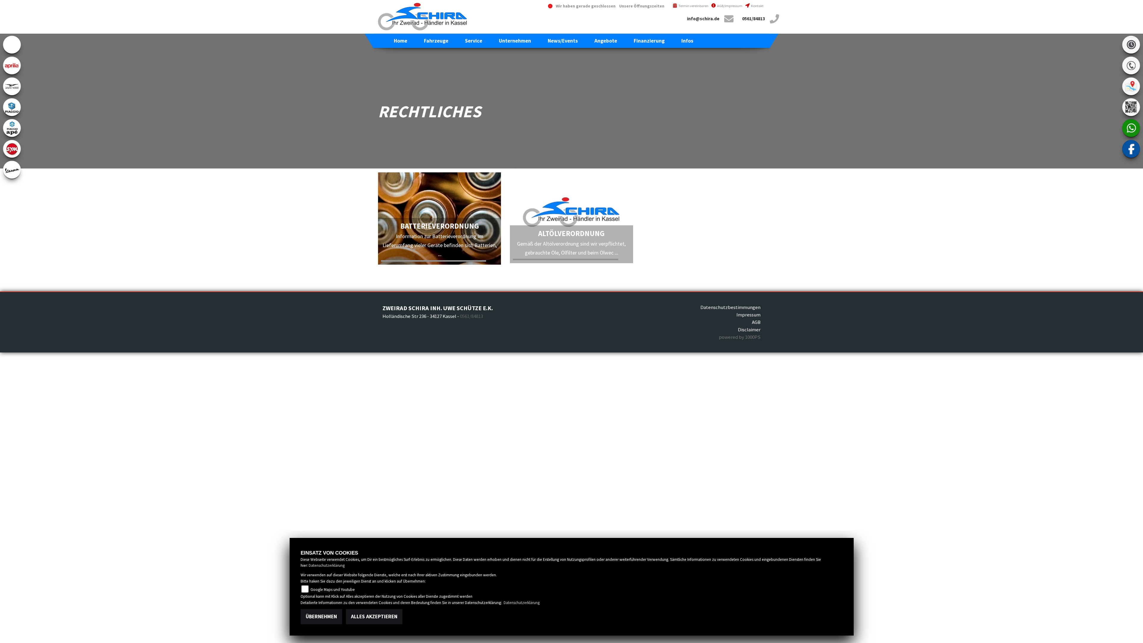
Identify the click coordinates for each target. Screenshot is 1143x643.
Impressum (748, 314)
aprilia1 (12, 65)
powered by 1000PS (740, 337)
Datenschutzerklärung (327, 565)
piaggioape (12, 128)
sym (12, 149)
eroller (12, 45)
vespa (12, 170)
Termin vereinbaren (693, 6)
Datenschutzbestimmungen (730, 307)
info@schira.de (703, 18)
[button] (436, 41)
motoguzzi (12, 86)
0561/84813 (753, 18)
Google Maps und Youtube (332, 589)
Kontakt (756, 6)
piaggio (12, 107)
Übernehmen (321, 616)
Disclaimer (749, 329)
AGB (756, 322)
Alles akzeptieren (374, 616)
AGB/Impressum (729, 6)
